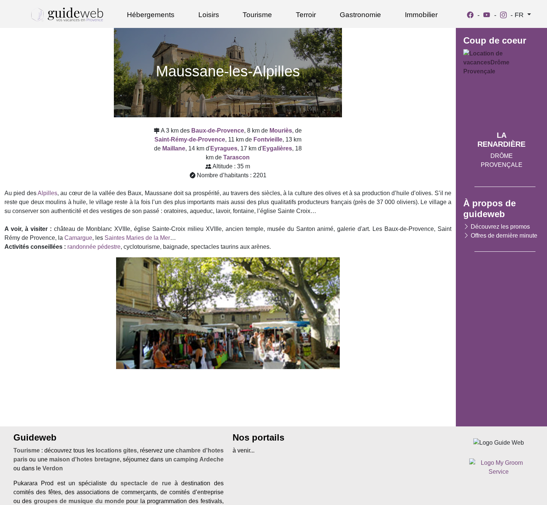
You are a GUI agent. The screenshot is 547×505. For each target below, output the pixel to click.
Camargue (78, 238)
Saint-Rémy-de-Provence (189, 139)
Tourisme (257, 15)
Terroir (306, 15)
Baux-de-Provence (217, 130)
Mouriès (280, 130)
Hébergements (151, 15)
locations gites (116, 450)
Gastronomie (360, 15)
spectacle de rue (146, 483)
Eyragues (223, 148)
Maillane (173, 148)
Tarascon (236, 157)
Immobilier (421, 15)
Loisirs (208, 15)
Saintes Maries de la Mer (137, 238)
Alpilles (47, 193)
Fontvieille (267, 139)
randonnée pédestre (94, 247)
